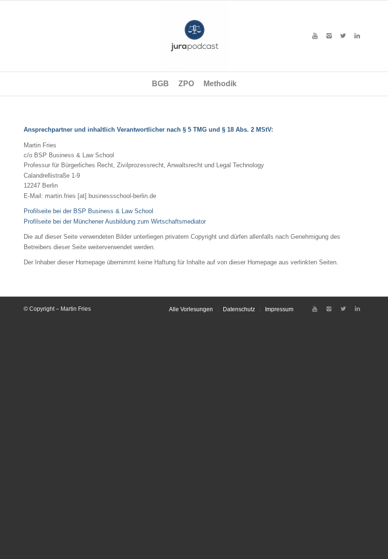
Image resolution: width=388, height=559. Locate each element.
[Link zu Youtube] (315, 36)
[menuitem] (160, 84)
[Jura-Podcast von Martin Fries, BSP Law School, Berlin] (194, 36)
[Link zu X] (343, 36)
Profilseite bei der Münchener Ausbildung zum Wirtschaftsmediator (115, 221)
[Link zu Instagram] (329, 36)
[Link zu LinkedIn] (357, 36)
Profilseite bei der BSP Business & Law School (88, 211)
